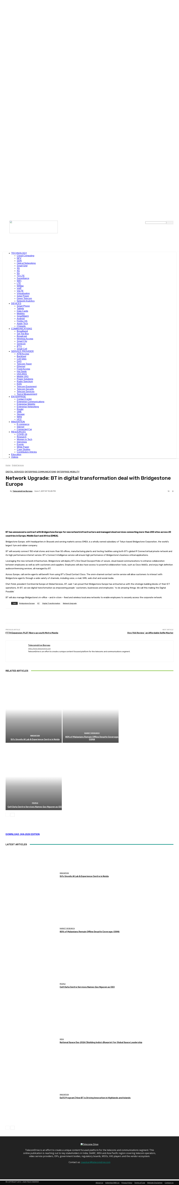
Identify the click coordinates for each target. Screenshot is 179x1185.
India (62, 1039)
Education (16, 454)
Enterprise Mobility (26, 404)
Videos (14, 457)
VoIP (19, 288)
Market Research (92, 733)
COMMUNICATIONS (21, 328)
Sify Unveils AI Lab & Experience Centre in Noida (35, 739)
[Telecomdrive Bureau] (8, 491)
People (35, 803)
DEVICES (16, 303)
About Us (99, 1183)
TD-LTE (21, 276)
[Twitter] (39, 656)
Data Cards (22, 311)
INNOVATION (18, 422)
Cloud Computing (25, 255)
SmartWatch (23, 316)
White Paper (23, 447)
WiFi (19, 281)
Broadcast (22, 336)
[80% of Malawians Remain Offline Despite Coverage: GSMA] (91, 709)
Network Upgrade (70, 603)
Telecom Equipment (26, 386)
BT (38, 603)
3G (18, 268)
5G (18, 273)
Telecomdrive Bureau (22, 491)
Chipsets (21, 326)
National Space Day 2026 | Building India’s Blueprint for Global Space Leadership (101, 1042)
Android (21, 318)
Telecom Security (25, 389)
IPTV (19, 346)
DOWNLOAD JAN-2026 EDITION (23, 834)
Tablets (20, 308)
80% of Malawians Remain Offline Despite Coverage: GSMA (92, 738)
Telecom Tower (24, 364)
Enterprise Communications (30, 401)
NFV (19, 258)
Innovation (35, 736)
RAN (19, 384)
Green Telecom (24, 298)
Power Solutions (25, 379)
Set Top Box (23, 333)
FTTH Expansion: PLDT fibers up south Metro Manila (32, 633)
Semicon (21, 344)
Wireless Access (25, 339)
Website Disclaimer (154, 1183)
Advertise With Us (112, 1183)
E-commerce (23, 424)
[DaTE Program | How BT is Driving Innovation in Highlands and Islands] (32, 1096)
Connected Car (24, 429)
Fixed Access (23, 369)
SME (19, 412)
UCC (19, 419)
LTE (19, 283)
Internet (20, 427)
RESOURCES (18, 432)
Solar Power (23, 296)
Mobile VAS (23, 376)
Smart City (22, 341)
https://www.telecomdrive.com (39, 648)
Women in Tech (24, 439)
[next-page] (12, 815)
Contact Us (169, 1183)
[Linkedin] (34, 656)
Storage (21, 414)
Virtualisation (23, 293)
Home (8, 465)
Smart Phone (23, 306)
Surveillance (23, 278)
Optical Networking (26, 263)
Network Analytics (26, 301)
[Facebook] (29, 656)
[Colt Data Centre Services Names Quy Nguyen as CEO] (34, 776)
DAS (19, 361)
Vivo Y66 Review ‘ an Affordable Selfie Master (150, 633)
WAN (19, 417)
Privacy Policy (127, 1183)
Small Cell (22, 349)
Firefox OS (22, 321)
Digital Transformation (51, 603)
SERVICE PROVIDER (22, 351)
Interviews (22, 442)
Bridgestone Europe (27, 603)
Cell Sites (21, 359)
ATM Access (23, 354)
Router (20, 409)
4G (18, 271)
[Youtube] (44, 656)
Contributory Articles (27, 452)
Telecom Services (25, 391)
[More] (76, 501)
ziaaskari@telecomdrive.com (95, 1162)
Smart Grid (22, 266)
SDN (19, 261)
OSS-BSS (22, 374)
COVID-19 (22, 434)
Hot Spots (22, 371)
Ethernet (21, 366)
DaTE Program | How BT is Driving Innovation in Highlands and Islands (95, 1097)
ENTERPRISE (18, 396)
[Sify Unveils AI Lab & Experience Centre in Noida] (34, 709)
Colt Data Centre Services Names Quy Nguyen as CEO (35, 807)
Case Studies (23, 449)
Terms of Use (139, 1183)
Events (20, 444)
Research (21, 437)
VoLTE (20, 291)
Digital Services (18, 465)
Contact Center (24, 399)
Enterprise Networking (28, 406)
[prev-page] (8, 815)
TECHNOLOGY (19, 253)
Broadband (22, 331)
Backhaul (21, 356)
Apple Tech (22, 323)
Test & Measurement (27, 394)
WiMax (20, 286)
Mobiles (21, 313)
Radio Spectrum (25, 381)
